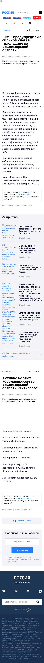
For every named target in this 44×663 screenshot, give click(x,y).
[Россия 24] (17, 18)
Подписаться (22, 550)
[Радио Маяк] (37, 19)
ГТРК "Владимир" (23, 194)
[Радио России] (27, 18)
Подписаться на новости (22, 533)
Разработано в (21, 609)
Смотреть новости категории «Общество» (16, 354)
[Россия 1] (7, 18)
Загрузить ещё (24, 520)
